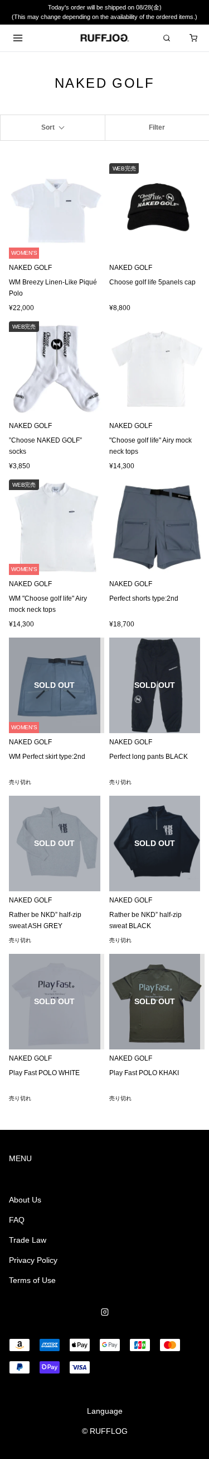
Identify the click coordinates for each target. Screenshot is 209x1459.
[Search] (167, 38)
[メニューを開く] (18, 38)
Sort (48, 127)
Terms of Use (32, 1280)
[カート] (193, 38)
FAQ (17, 1219)
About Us (25, 1199)
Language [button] (105, 1410)
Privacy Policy (33, 1260)
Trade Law (27, 1239)
